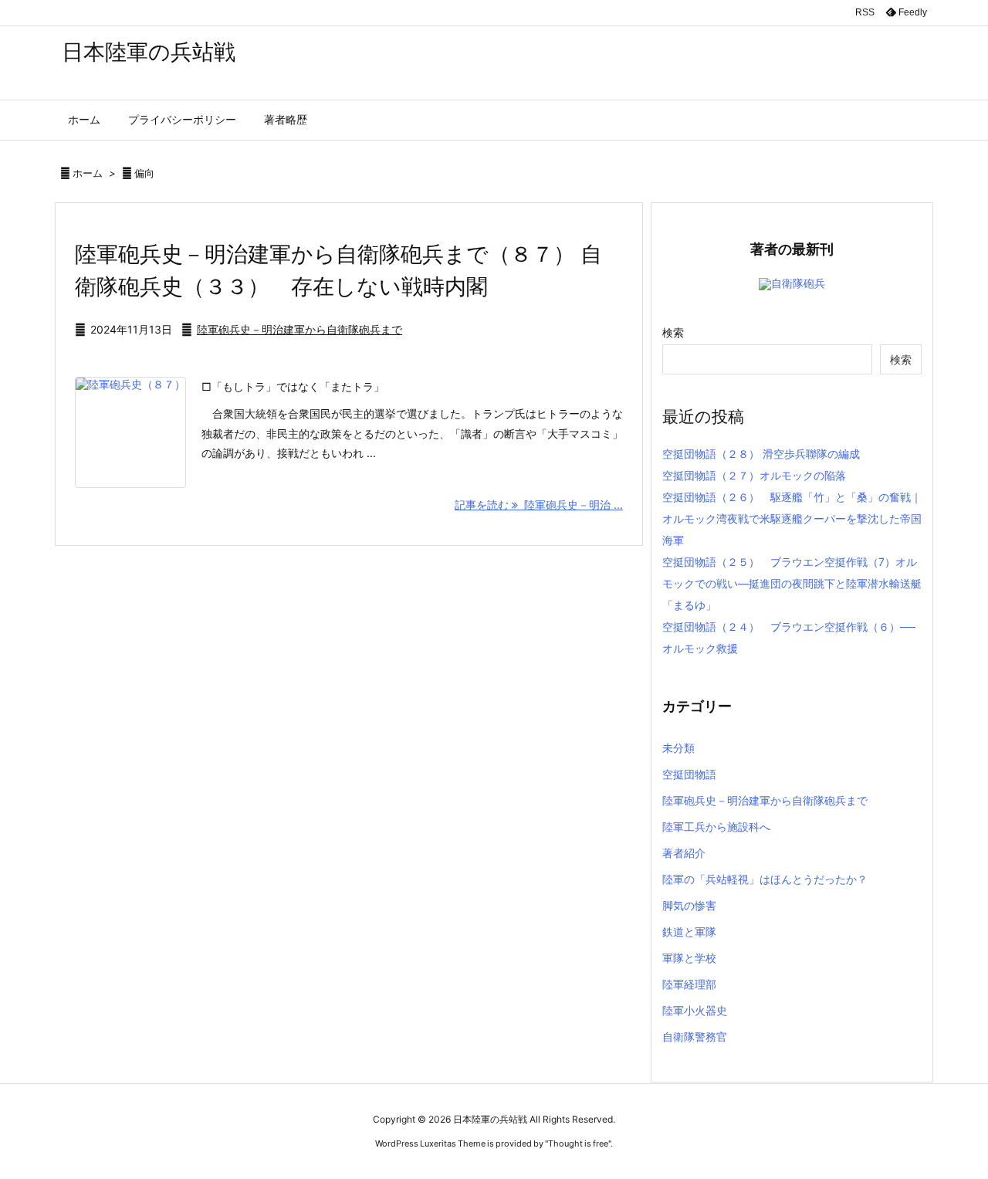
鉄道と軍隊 (689, 931)
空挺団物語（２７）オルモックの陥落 (754, 475)
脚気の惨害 (689, 905)
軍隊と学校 (689, 957)
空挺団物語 (689, 774)
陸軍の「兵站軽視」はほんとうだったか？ (765, 879)
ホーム (88, 173)
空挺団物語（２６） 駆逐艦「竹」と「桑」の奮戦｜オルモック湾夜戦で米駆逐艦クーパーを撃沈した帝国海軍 (792, 518)
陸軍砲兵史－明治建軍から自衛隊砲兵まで (299, 329)
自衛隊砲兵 (798, 283)
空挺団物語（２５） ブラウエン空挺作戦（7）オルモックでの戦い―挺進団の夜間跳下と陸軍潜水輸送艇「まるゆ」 (792, 583)
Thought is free (578, 1143)
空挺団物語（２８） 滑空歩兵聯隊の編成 (761, 453)
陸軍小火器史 (694, 1010)
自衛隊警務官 (694, 1036)
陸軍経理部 (689, 984)
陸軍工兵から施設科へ (716, 826)
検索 (673, 332)
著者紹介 (683, 852)
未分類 (678, 747)
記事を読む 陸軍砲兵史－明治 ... (539, 504)
